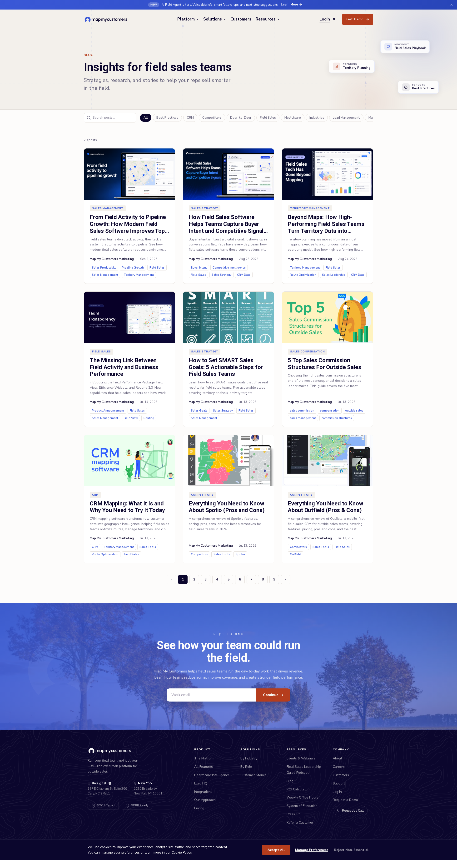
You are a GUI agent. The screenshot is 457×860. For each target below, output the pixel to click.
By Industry (248, 758)
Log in (337, 791)
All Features (203, 766)
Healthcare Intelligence (212, 775)
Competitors (212, 118)
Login (324, 19)
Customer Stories (253, 775)
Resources (266, 19)
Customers (240, 19)
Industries (316, 118)
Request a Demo (345, 800)
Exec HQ (200, 783)
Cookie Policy (181, 852)
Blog (290, 781)
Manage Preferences (311, 850)
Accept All (276, 850)
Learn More (289, 4)
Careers (339, 766)
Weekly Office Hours (302, 797)
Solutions (212, 19)
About (337, 758)
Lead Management (346, 118)
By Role (246, 766)
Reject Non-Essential (351, 850)
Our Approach (205, 800)
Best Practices (167, 118)
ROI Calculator (298, 789)
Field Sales (268, 118)
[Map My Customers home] (107, 19)
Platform (186, 19)
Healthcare (292, 118)
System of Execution (302, 806)
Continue (273, 695)
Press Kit (293, 814)
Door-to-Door (240, 118)
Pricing (199, 808)
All (146, 118)
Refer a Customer (300, 822)
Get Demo (357, 19)
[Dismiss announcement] (451, 4)
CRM (190, 118)
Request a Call (353, 811)
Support (339, 783)
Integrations (203, 791)
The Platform (204, 758)
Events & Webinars (301, 758)
